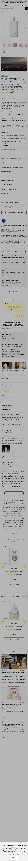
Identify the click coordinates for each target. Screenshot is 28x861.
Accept (14, 857)
